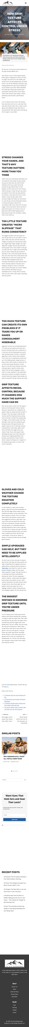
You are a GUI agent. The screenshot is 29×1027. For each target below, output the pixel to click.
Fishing (14, 1010)
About (14, 989)
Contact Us (14, 987)
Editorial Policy (14, 992)
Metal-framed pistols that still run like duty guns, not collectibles (21, 719)
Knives (14, 1012)
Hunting (14, 1007)
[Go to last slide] (4, 753)
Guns (14, 10)
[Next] (25, 753)
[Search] (25, 779)
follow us (5, 686)
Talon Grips (5, 568)
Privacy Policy (14, 994)
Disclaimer (14, 996)
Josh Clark (10, 34)
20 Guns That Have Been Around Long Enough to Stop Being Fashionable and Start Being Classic (14, 908)
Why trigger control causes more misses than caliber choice (7, 718)
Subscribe (14, 819)
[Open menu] (25, 3)
